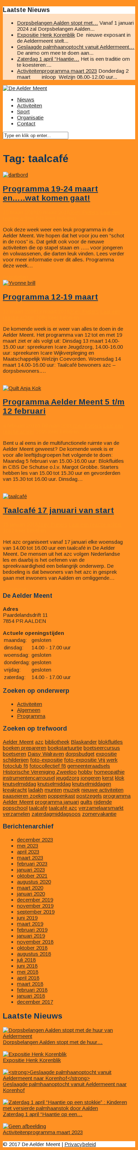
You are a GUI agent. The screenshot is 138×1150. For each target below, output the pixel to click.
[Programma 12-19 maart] (19, 283)
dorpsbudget (79, 754)
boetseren (14, 754)
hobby (85, 772)
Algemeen (28, 710)
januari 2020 (31, 894)
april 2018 (28, 978)
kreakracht (15, 790)
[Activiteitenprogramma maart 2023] (24, 1126)
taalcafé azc (63, 808)
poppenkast (61, 796)
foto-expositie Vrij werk (90, 760)
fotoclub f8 (15, 766)
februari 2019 (32, 930)
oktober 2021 (32, 876)
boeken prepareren (24, 748)
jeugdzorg (67, 778)
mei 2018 (27, 972)
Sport (23, 111)
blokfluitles (110, 742)
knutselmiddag (54, 784)
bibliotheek (57, 742)
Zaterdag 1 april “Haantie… (48, 59)
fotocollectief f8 (47, 766)
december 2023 (35, 840)
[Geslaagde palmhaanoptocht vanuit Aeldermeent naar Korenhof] (69, 1078)
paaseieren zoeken (25, 796)
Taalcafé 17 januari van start (58, 510)
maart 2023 (30, 858)
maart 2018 (30, 984)
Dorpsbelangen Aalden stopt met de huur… (53, 1042)
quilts (86, 802)
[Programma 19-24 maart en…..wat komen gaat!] (15, 175)
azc (39, 742)
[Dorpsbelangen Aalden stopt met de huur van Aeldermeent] (69, 1036)
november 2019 (35, 906)
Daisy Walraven (46, 754)
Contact (26, 123)
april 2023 (28, 852)
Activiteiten (29, 105)
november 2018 (35, 942)
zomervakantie (99, 814)
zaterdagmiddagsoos (56, 814)
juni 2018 (27, 966)
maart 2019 (30, 924)
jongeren (91, 778)
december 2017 (35, 1002)
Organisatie (30, 117)
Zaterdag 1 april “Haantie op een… (42, 1114)
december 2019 (35, 900)
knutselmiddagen (91, 784)
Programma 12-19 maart (50, 297)
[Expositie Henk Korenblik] (35, 1054)
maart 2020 (30, 888)
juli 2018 (26, 960)
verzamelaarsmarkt (101, 808)
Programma (31, 716)
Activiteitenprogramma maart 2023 (57, 71)
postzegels (89, 796)
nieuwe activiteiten (102, 790)
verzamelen (16, 814)
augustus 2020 (34, 882)
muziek (71, 790)
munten (53, 790)
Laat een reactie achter (95, 524)
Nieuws (25, 99)
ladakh (35, 790)
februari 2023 (32, 864)
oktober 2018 (32, 948)
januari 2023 (31, 870)
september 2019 (35, 912)
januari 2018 (31, 996)
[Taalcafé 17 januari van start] (15, 496)
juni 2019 (27, 918)
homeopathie (109, 772)
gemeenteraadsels (88, 766)
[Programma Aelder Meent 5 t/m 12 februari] (22, 388)
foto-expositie (46, 760)
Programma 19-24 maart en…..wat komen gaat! (50, 193)
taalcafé (38, 808)
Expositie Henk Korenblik (46, 35)
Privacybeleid (80, 1144)
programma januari (57, 802)
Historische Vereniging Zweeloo (40, 772)
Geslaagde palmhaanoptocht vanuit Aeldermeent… (75, 47)
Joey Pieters (84, 212)
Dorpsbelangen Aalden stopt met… (57, 23)
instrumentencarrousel (29, 778)
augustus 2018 (34, 954)
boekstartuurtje (65, 748)
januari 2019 (31, 936)
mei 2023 (27, 846)
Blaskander (84, 742)
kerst (108, 778)
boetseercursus (102, 748)
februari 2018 (32, 990)
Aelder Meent (18, 742)
